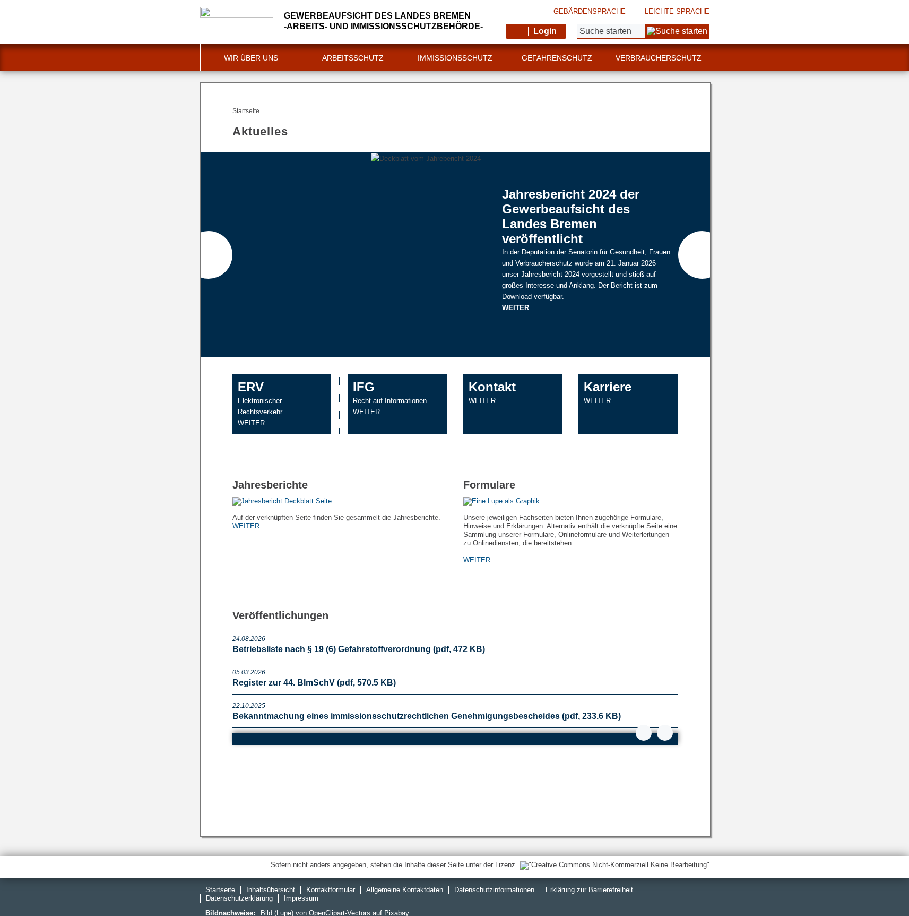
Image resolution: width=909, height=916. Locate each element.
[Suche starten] (677, 31)
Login (545, 31)
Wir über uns (251, 58)
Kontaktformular (330, 890)
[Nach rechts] (702, 255)
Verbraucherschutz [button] (659, 58)
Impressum (301, 898)
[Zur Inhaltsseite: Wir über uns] (339, 501)
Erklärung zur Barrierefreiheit (589, 890)
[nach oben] (876, 883)
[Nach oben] (665, 733)
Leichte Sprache (677, 11)
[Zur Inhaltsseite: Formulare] (570, 501)
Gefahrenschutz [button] (557, 58)
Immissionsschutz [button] (455, 58)
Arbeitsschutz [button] (353, 58)
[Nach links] (208, 255)
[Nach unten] (644, 733)
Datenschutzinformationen (494, 890)
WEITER (515, 308)
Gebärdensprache (589, 11)
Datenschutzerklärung (239, 898)
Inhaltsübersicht (270, 890)
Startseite (220, 890)
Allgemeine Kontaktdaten (404, 890)
